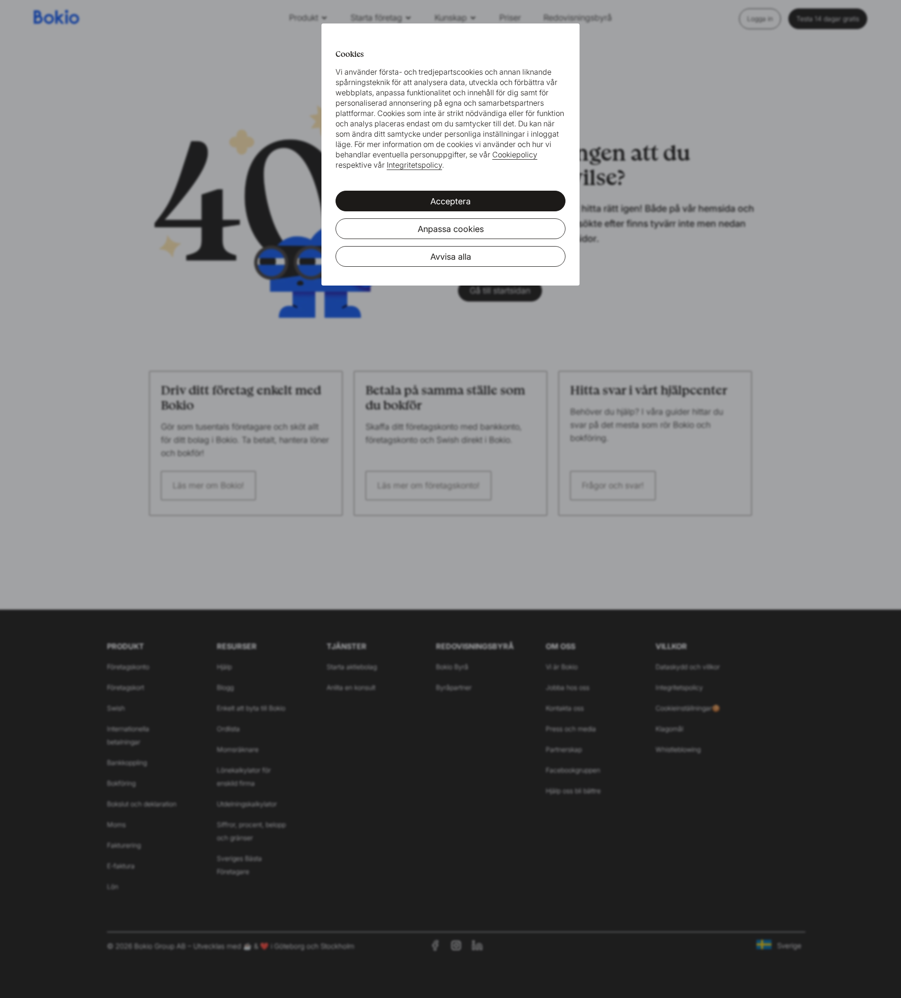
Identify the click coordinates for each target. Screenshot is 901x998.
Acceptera (450, 201)
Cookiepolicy (514, 154)
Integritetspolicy (414, 165)
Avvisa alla (450, 257)
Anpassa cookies (451, 229)
